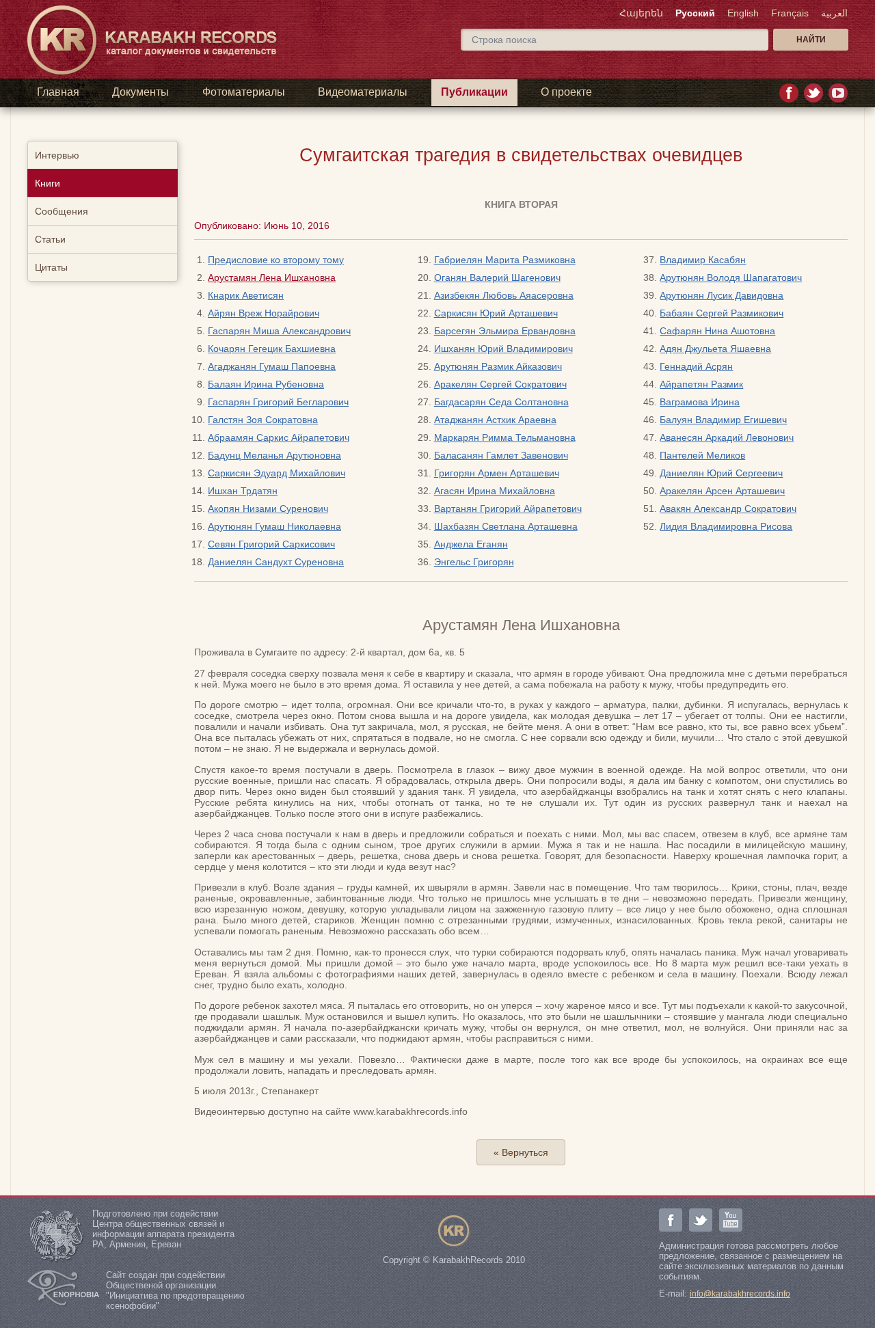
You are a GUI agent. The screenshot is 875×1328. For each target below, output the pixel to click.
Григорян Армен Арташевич (496, 472)
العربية (834, 13)
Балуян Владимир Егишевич (723, 419)
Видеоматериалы (362, 92)
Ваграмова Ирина (700, 401)
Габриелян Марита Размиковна (505, 259)
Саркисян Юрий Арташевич (496, 313)
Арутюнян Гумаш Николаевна (274, 526)
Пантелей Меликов (702, 455)
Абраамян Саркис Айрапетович (278, 437)
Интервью (57, 155)
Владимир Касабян (703, 259)
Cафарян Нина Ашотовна (717, 330)
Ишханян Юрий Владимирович (503, 348)
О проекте (566, 92)
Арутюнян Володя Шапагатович (731, 277)
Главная (58, 92)
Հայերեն (641, 13)
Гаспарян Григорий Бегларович (278, 401)
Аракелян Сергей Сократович (500, 384)
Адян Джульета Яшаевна (715, 348)
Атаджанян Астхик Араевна (495, 419)
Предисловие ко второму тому (276, 259)
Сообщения (61, 211)
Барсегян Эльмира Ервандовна (505, 330)
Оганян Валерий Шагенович (497, 277)
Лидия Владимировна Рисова (726, 526)
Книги (47, 183)
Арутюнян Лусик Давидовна (721, 295)
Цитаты (51, 267)
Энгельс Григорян (474, 561)
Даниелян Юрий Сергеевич (721, 472)
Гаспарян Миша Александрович (279, 330)
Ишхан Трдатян (243, 490)
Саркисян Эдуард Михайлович (276, 472)
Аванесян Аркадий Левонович (727, 437)
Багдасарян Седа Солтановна (501, 401)
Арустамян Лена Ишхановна (272, 277)
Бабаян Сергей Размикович (721, 313)
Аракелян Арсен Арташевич (722, 490)
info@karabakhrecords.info (740, 1294)
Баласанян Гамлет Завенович (501, 455)
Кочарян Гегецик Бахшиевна (272, 348)
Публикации (474, 92)
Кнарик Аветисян (246, 295)
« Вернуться (521, 1152)
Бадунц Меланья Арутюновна (274, 455)
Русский (695, 13)
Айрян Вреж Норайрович (263, 313)
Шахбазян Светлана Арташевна (506, 526)
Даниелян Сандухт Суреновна (276, 561)
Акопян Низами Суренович (268, 508)
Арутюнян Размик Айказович (498, 366)
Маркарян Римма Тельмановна (505, 437)
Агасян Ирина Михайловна (494, 490)
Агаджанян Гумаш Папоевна (272, 366)
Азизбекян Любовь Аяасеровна (504, 295)
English (743, 13)
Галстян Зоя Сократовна (263, 419)
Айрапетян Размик (701, 384)
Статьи (50, 239)
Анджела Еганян (471, 544)
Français (790, 13)
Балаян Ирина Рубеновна (266, 384)
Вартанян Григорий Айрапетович (508, 508)
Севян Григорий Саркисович (271, 544)
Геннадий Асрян (696, 366)
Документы (140, 92)
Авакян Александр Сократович (728, 508)
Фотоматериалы (243, 92)
